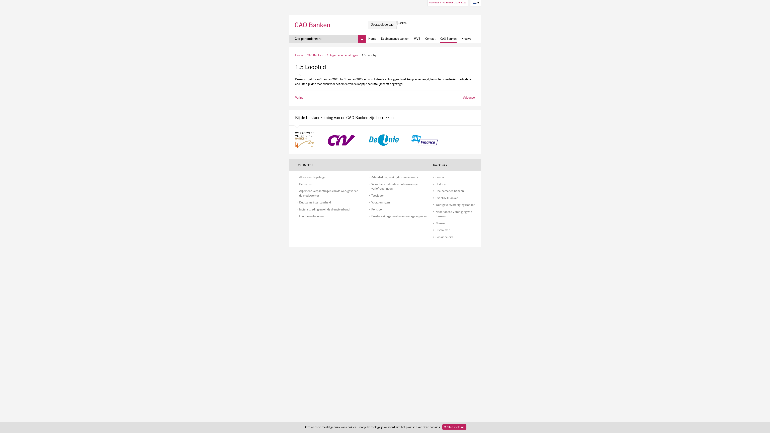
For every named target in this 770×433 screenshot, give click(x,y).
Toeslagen (377, 195)
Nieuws (466, 38)
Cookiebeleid (444, 237)
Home (372, 38)
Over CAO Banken (447, 198)
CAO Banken (313, 24)
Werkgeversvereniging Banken (455, 205)
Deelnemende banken (395, 38)
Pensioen (377, 209)
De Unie (384, 140)
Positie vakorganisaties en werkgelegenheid (399, 216)
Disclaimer (443, 230)
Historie (441, 184)
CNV (341, 140)
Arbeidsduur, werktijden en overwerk (394, 177)
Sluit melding (455, 427)
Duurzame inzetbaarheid (315, 202)
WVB (417, 38)
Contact (430, 38)
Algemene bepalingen (313, 177)
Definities (305, 184)
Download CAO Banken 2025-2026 (447, 3)
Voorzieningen (380, 202)
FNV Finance (424, 140)
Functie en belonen (311, 216)
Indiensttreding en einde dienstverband (324, 209)
